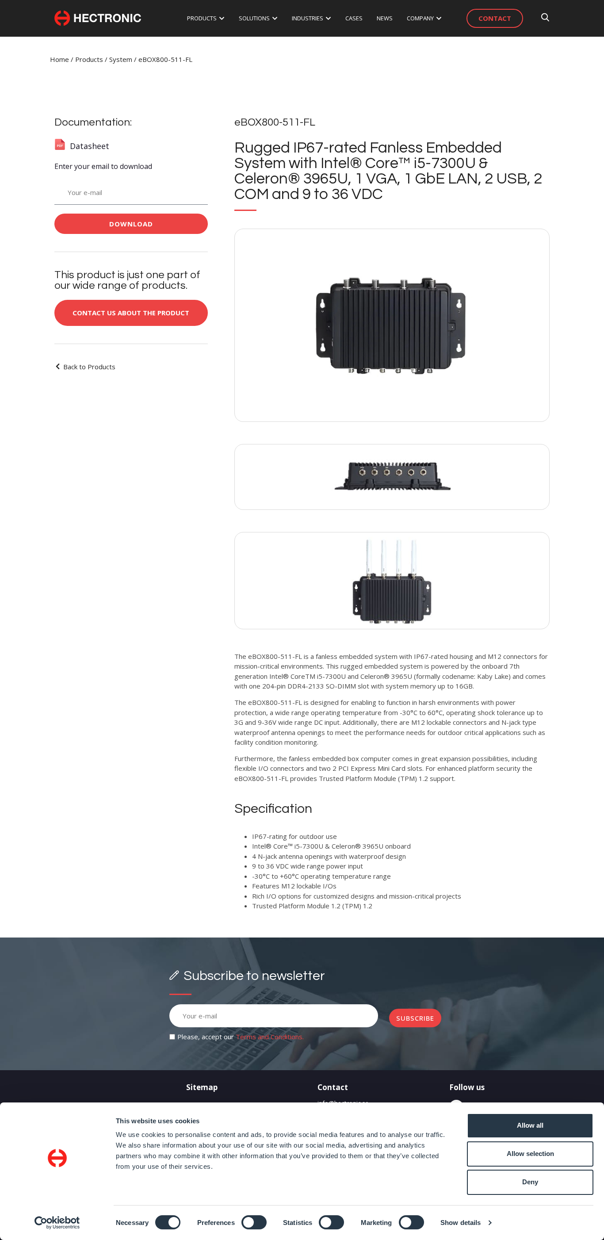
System (120, 59)
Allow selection (530, 1153)
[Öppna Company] (439, 18)
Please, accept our (240, 1036)
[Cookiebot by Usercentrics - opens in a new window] (57, 1222)
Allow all (530, 1125)
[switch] (254, 1222)
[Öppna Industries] (328, 18)
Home (59, 59)
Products (89, 59)
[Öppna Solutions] (275, 18)
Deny (530, 1182)
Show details (460, 1222)
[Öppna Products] (222, 18)
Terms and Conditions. (270, 1036)
